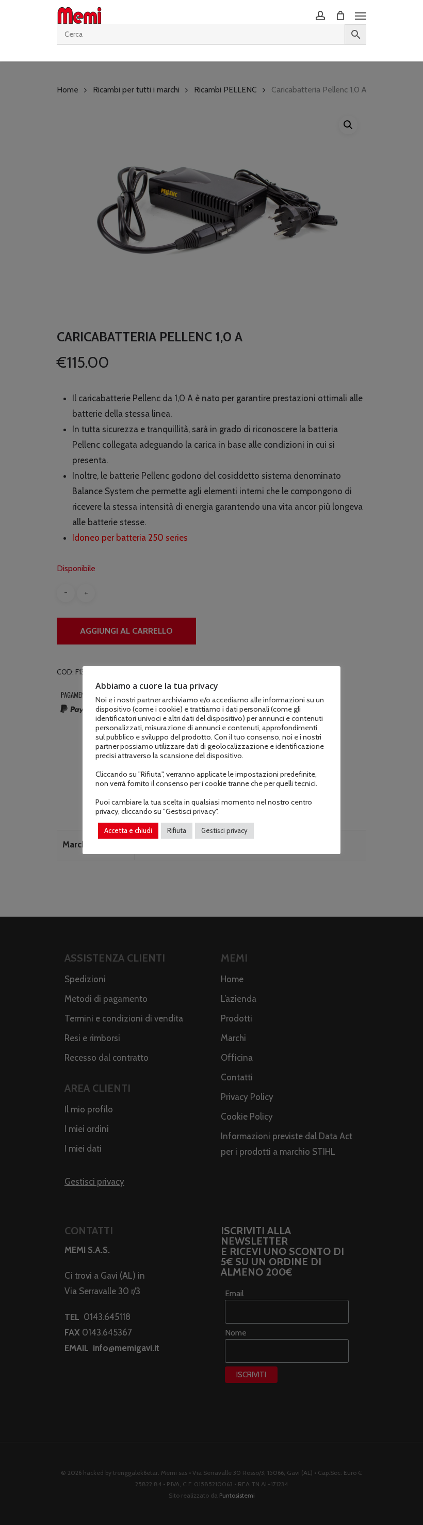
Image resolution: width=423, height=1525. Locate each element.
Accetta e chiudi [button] (128, 830)
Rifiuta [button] (176, 830)
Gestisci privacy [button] (224, 830)
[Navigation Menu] (360, 15)
